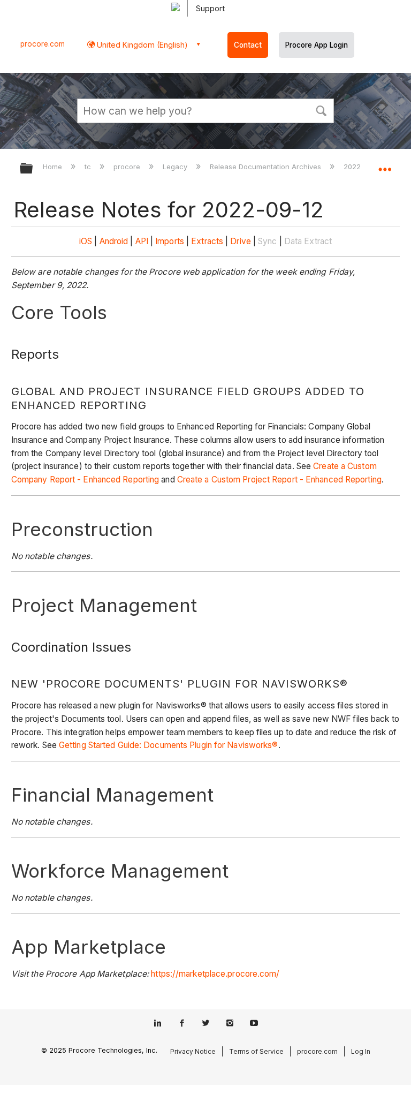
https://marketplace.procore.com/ (215, 974)
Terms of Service (256, 1051)
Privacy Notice (193, 1051)
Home (53, 166)
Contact (248, 45)
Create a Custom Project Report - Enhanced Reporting (279, 479)
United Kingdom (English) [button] (141, 44)
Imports (169, 241)
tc (89, 166)
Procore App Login (316, 45)
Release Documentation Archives (266, 166)
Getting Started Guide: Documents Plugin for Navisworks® (168, 745)
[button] (321, 110)
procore (127, 166)
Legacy (176, 166)
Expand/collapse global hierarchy (33, 169)
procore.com (42, 44)
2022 (353, 166)
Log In (360, 1051)
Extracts (207, 241)
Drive (240, 241)
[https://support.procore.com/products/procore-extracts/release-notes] (229, 241)
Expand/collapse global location (384, 164)
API (141, 241)
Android (114, 241)
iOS (85, 241)
